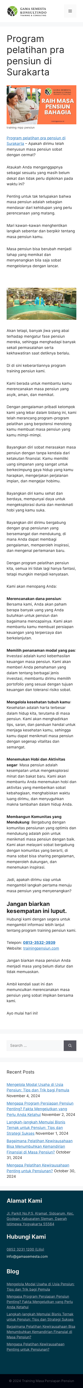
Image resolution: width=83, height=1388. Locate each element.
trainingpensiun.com (41, 948)
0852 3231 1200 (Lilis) (25, 1249)
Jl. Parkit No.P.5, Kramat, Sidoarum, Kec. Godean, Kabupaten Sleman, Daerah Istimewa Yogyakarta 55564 (40, 1218)
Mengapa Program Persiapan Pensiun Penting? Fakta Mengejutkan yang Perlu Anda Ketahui (40, 1109)
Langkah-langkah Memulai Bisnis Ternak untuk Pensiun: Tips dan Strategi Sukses (36, 1128)
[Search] (70, 1045)
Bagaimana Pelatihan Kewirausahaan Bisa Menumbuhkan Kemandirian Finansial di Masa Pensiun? (40, 1146)
